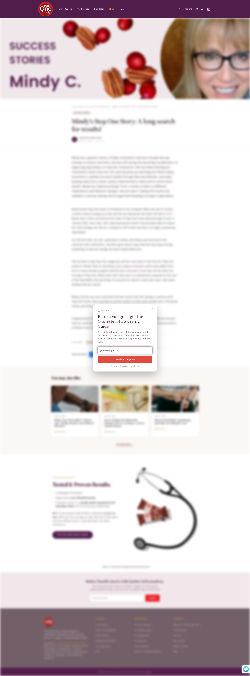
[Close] (152, 308)
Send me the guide (125, 359)
